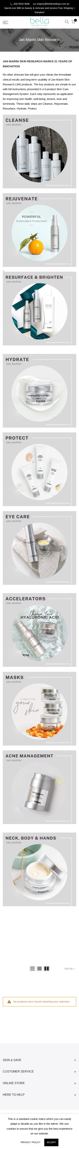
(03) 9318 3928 (22, 3)
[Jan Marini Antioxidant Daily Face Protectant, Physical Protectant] (39, 390)
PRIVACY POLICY (31, 1142)
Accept (51, 1142)
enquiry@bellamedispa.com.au (53, 3)
